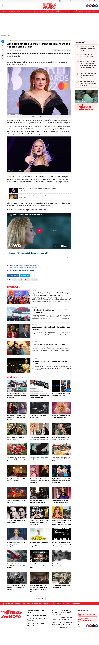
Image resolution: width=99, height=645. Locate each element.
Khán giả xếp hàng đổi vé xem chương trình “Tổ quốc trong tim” (49, 311)
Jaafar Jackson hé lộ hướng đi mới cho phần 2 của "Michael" (51, 328)
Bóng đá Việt (37, 11)
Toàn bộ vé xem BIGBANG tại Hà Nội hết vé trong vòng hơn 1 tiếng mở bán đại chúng (61, 544)
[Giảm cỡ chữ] (2, 58)
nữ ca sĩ (27, 280)
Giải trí (9, 35)
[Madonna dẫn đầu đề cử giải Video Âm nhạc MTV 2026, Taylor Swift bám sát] (39, 471)
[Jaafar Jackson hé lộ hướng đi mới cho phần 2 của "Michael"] (18, 331)
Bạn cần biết (87, 11)
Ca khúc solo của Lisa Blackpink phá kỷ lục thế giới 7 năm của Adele (26, 267)
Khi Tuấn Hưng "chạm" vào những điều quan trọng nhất (88, 75)
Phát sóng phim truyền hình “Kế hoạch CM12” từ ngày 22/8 (38, 501)
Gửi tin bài (88, 0)
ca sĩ (20, 280)
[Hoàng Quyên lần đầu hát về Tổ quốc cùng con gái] (17, 471)
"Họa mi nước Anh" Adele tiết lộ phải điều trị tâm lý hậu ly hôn (24, 265)
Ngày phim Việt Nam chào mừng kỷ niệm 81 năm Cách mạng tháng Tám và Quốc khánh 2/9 (39, 395)
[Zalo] (96, 5)
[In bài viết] (2, 48)
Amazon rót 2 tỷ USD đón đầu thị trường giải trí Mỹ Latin (61, 394)
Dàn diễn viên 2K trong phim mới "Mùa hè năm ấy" (61, 586)
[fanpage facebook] (87, 5)
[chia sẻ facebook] (2, 45)
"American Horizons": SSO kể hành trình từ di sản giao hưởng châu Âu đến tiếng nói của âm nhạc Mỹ (38, 588)
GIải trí (70, 11)
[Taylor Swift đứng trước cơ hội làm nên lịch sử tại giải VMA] (61, 429)
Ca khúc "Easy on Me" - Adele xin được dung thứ (61, 565)
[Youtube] (94, 0)
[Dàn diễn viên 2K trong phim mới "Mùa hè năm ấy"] (61, 578)
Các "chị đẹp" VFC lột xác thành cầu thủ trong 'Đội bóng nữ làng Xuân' (16, 459)
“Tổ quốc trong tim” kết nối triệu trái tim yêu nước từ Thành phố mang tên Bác (39, 544)
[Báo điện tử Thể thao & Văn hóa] (49, 6)
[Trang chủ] (3, 11)
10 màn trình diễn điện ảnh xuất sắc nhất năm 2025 (88, 56)
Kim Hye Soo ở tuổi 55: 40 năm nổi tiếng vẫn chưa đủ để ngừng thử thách (16, 417)
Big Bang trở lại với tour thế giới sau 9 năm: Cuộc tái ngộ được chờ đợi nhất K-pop (61, 480)
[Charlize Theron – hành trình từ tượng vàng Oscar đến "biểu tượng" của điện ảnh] (17, 534)
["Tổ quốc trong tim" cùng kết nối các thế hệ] (17, 493)
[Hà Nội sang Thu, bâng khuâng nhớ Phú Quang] (39, 408)
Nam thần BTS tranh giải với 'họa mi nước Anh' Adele (29, 253)
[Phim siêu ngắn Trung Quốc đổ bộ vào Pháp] (18, 348)
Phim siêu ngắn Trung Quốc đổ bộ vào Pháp (48, 344)
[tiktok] (93, 5)
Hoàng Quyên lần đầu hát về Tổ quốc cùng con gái (16, 479)
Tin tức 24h (20, 11)
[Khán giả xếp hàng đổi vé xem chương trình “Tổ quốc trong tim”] (18, 314)
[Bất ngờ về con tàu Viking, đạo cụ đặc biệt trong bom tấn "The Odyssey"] (39, 449)
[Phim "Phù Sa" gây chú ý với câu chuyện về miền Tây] (17, 429)
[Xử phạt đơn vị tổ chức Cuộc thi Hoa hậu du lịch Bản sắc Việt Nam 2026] (61, 449)
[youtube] (90, 5)
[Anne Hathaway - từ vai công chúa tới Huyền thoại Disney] (61, 493)
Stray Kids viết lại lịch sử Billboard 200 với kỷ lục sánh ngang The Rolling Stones (39, 522)
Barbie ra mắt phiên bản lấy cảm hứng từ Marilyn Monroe (61, 416)
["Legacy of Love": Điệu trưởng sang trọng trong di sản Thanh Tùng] (39, 556)
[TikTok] (97, 0)
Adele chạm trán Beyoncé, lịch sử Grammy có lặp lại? (33, 195)
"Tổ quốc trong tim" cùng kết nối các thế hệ (16, 501)
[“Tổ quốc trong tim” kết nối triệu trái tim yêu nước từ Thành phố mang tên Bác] (39, 534)
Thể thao (28, 11)
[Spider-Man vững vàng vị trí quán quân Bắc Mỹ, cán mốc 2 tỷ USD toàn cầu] (17, 556)
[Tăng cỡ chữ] (2, 52)
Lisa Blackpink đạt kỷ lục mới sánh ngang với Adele (22, 270)
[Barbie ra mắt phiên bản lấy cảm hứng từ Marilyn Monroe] (61, 408)
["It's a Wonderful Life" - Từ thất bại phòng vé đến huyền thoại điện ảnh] (17, 578)
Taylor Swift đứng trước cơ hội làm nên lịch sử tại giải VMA (60, 438)
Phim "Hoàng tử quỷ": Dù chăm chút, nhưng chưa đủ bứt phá (88, 48)
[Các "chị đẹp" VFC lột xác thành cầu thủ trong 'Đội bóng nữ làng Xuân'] (17, 449)
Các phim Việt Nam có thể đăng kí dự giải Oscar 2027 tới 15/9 (50, 362)
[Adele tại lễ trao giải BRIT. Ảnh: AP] (39, 91)
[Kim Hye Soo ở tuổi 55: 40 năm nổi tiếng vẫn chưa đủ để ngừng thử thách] (17, 408)
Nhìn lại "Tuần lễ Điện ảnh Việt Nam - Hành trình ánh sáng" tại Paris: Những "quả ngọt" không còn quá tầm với (88, 65)
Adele (14, 280)
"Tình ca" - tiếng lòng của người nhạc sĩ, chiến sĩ (16, 521)
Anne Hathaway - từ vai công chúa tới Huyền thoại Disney (60, 501)
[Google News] (61, 50)
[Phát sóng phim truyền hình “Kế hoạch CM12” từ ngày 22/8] (39, 493)
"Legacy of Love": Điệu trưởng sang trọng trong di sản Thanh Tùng (38, 565)
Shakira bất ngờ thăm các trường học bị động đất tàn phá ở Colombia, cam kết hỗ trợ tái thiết (61, 522)
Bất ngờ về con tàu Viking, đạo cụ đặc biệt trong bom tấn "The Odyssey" (39, 459)
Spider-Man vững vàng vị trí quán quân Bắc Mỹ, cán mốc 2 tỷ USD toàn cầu (16, 565)
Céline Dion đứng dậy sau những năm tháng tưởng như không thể (39, 438)
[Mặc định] (3, 55)
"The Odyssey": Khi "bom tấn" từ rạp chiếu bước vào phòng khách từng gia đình (16, 395)
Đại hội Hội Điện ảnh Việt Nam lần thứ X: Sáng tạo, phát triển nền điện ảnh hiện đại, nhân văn (50, 294)
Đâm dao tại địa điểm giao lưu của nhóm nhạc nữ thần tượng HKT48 (88, 83)
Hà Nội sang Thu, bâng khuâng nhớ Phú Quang (38, 416)
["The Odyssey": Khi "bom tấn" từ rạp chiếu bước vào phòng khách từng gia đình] (17, 386)
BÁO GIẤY (63, 0)
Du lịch (64, 11)
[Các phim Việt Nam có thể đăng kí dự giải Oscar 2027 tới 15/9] (18, 365)
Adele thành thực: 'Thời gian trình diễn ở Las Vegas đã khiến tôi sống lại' (38, 188)
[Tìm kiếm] (2, 5)
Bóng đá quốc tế (48, 11)
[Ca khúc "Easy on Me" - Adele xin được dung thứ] (61, 556)
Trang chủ (3, 35)
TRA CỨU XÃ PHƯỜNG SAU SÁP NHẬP (75, 0)
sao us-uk (34, 280)
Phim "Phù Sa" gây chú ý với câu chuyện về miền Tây (16, 438)
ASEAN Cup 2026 (10, 11)
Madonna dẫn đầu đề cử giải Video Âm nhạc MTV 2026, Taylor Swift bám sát (39, 480)
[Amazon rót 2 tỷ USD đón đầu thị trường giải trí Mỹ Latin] (61, 386)
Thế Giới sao (77, 11)
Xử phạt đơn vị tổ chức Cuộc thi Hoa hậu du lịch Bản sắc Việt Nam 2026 (61, 459)
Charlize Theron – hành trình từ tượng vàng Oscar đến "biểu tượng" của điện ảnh (16, 544)
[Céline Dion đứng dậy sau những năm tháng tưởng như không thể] (39, 429)
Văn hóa (57, 11)
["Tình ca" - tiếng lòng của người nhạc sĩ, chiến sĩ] (17, 512)
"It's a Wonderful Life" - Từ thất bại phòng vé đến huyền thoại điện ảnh (16, 587)
